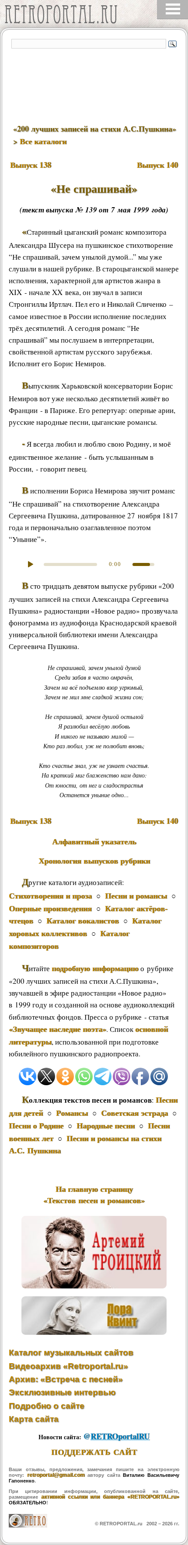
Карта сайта (34, 1418)
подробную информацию (95, 968)
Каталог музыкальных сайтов (71, 1352)
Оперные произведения (50, 908)
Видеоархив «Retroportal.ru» (68, 1366)
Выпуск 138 (30, 164)
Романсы (72, 1112)
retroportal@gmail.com (56, 1475)
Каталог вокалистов (82, 920)
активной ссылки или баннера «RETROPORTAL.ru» (110, 1497)
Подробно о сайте (46, 1405)
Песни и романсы (136, 895)
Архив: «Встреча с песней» (66, 1379)
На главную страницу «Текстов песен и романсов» (94, 1194)
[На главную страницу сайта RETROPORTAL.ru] (63, 16)
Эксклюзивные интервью (62, 1392)
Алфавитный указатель (94, 841)
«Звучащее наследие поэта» (57, 1029)
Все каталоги (43, 141)
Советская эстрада (134, 1112)
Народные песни (106, 1125)
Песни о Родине (36, 1125)
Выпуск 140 (157, 164)
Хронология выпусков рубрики (94, 860)
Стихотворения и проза (50, 895)
